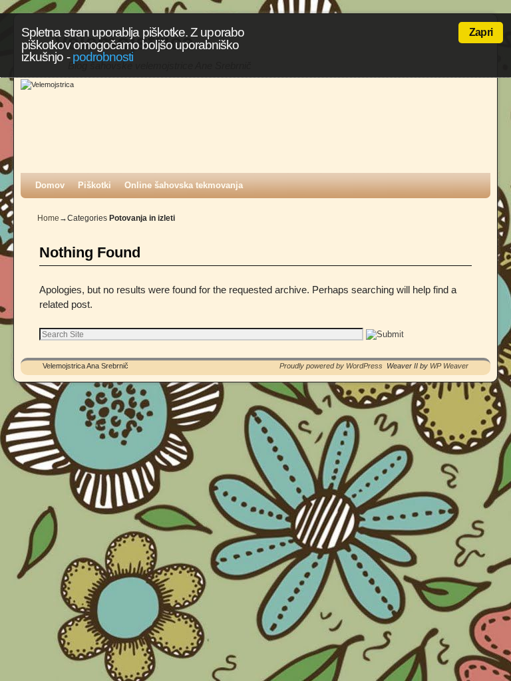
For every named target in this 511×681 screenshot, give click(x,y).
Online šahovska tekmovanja (183, 185)
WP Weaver (449, 366)
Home (48, 218)
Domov (50, 185)
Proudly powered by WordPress (331, 366)
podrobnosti (103, 57)
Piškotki (94, 185)
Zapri (480, 32)
